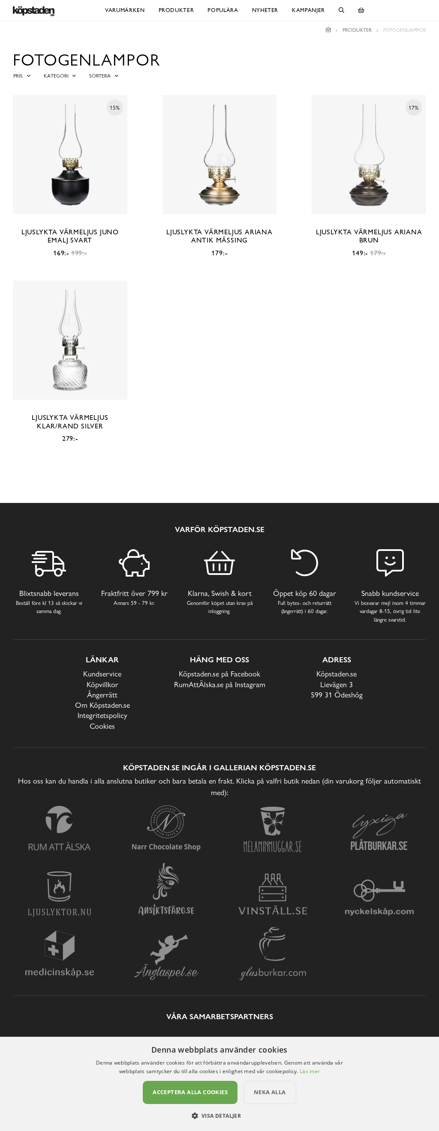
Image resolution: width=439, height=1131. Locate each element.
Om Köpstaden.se (102, 704)
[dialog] (219, 1084)
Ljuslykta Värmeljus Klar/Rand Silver (70, 421)
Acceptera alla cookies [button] (190, 1092)
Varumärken (125, 10)
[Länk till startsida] (328, 30)
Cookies (102, 725)
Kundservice (102, 673)
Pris (18, 76)
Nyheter (265, 10)
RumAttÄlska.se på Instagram (219, 684)
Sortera (100, 76)
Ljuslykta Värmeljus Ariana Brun (369, 236)
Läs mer (310, 1071)
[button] (219, 1115)
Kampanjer (308, 10)
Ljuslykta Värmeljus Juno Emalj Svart (70, 236)
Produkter (176, 10)
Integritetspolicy (102, 715)
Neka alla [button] (270, 1092)
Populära (222, 10)
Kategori (56, 76)
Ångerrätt (102, 694)
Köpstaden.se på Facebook (219, 673)
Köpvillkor (102, 684)
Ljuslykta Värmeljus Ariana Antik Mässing (219, 236)
